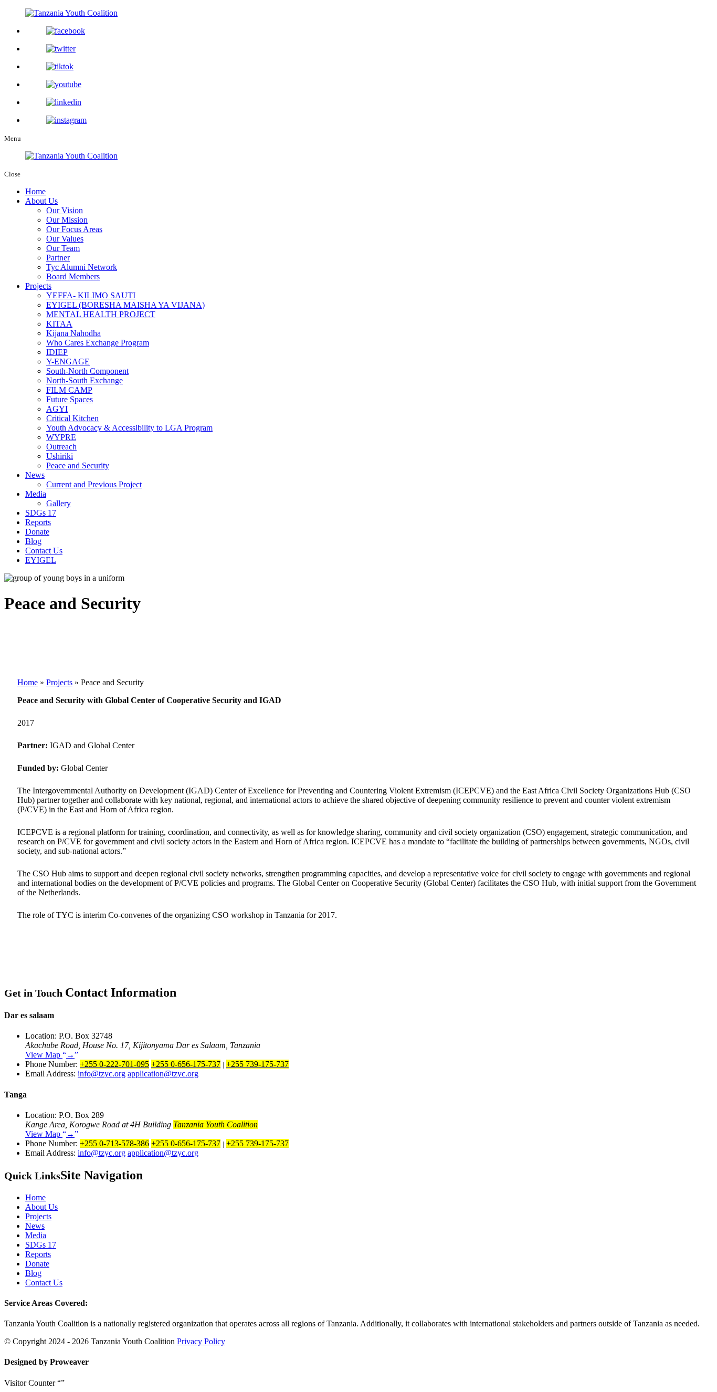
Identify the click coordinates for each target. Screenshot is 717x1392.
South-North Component (87, 371)
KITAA (59, 323)
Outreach (61, 446)
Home (35, 191)
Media (35, 493)
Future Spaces (69, 399)
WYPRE (61, 437)
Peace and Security (77, 465)
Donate (37, 531)
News (35, 474)
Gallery (58, 503)
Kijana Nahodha (73, 333)
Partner (58, 257)
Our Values (64, 238)
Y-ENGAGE (68, 361)
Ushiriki (59, 456)
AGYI (57, 408)
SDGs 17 (40, 512)
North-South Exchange (84, 380)
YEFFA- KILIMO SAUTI (90, 295)
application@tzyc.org (163, 1073)
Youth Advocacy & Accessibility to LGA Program (129, 427)
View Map (50, 1054)
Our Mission (67, 219)
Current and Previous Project (94, 484)
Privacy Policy (201, 1341)
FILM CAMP (69, 389)
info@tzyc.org (101, 1073)
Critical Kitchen (72, 418)
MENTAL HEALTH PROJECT (100, 314)
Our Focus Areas (74, 229)
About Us (41, 200)
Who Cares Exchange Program (97, 342)
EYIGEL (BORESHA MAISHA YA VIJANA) (125, 304)
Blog (33, 541)
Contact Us (43, 550)
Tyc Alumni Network (81, 267)
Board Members (73, 276)
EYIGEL (40, 560)
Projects (38, 285)
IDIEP (57, 352)
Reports (38, 522)
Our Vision (64, 210)
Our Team (63, 248)
